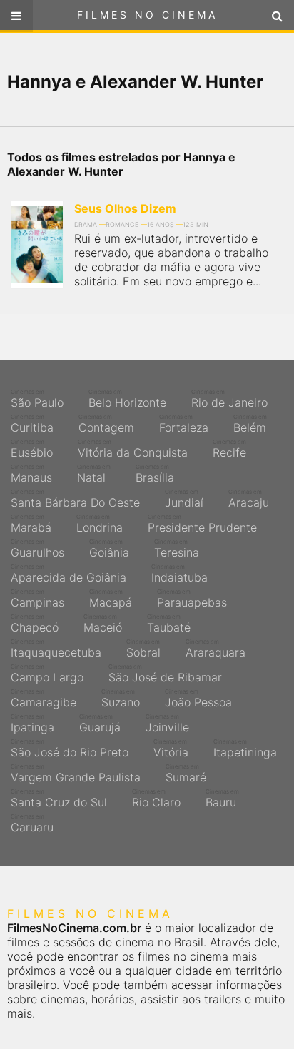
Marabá (31, 523)
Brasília (155, 474)
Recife (229, 449)
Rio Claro (156, 798)
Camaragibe (43, 698)
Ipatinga (32, 723)
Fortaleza (183, 424)
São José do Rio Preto (69, 748)
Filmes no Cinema (147, 15)
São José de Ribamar (165, 673)
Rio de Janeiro (229, 399)
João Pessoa (198, 698)
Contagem (106, 424)
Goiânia (109, 548)
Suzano (120, 698)
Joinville (167, 723)
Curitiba (32, 424)
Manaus (31, 474)
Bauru (222, 798)
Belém (250, 424)
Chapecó (35, 623)
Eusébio (32, 449)
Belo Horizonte (127, 399)
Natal (94, 474)
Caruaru (32, 823)
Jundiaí (184, 499)
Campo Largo (47, 673)
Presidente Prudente (202, 523)
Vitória (170, 748)
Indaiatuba (179, 573)
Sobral (143, 648)
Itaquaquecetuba (56, 648)
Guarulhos (37, 548)
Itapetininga (245, 748)
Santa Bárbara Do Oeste (75, 499)
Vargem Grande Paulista (76, 773)
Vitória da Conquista (133, 449)
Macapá (110, 598)
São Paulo (37, 399)
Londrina (99, 523)
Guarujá (100, 723)
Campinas (37, 598)
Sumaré (186, 773)
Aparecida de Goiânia (68, 573)
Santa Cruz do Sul (59, 798)
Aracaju (248, 499)
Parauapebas (192, 598)
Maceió (102, 623)
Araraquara (215, 648)
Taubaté (169, 623)
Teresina (176, 548)
